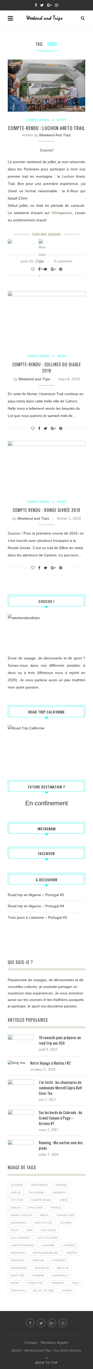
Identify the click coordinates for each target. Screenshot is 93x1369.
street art (35, 1283)
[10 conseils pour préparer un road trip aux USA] (21, 1037)
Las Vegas (48, 1230)
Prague (38, 1260)
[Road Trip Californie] (46, 745)
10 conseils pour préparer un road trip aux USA (60, 1040)
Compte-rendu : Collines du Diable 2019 (46, 367)
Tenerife (57, 1283)
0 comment (63, 261)
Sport (62, 119)
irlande (66, 1222)
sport (15, 1283)
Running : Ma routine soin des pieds (61, 1145)
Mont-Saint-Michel (46, 1252)
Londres (69, 1245)
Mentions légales (54, 1342)
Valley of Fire (43, 1290)
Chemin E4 (59, 1192)
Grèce (44, 1215)
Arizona (61, 1185)
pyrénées (59, 1260)
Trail (75, 1283)
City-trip (17, 1200)
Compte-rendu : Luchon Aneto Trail (46, 128)
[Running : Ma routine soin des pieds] (21, 1142)
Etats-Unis (35, 1207)
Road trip (18, 1275)
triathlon (18, 1290)
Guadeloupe (66, 1215)
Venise (67, 1290)
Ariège (16, 1192)
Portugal (18, 1260)
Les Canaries (20, 1237)
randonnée (19, 1268)
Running (38, 1275)
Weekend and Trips (55, 135)
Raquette (42, 1268)
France (56, 1207)
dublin (15, 1207)
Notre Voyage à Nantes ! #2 (50, 1063)
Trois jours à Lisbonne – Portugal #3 (37, 917)
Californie (36, 1192)
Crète (63, 1200)
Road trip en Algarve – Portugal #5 (36, 895)
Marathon (18, 1252)
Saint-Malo (60, 1275)
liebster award (22, 1245)
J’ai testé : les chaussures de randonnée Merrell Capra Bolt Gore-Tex (60, 1087)
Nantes (72, 1252)
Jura (29, 1230)
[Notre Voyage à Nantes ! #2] (16, 1063)
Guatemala (19, 1222)
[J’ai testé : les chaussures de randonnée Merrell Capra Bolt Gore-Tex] (21, 1082)
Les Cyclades (48, 1237)
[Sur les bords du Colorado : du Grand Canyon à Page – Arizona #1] (21, 1112)
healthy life (43, 1222)
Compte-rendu (38, 119)
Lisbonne (48, 1245)
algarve (17, 1185)
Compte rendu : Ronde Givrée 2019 (46, 510)
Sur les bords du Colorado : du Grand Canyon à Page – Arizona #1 (60, 1118)
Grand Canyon (21, 1215)
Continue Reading (46, 234)
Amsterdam (39, 1185)
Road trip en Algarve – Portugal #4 (36, 906)
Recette (63, 1268)
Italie (15, 1230)
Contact (31, 1342)
